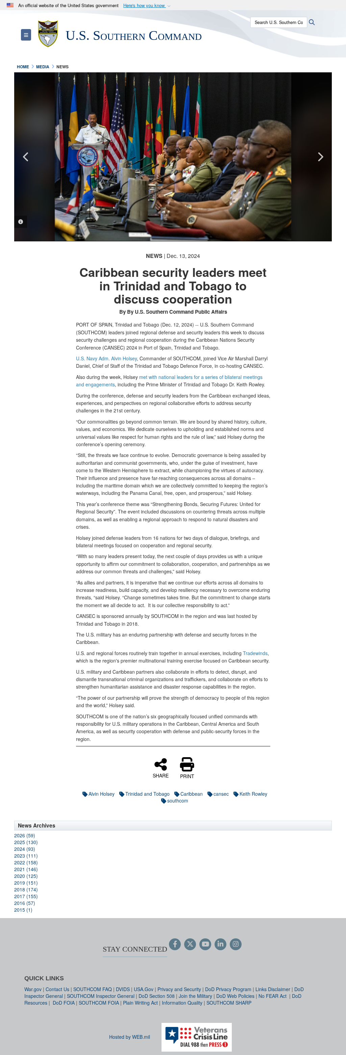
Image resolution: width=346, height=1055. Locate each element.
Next (320, 157)
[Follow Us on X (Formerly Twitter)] (190, 944)
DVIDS (123, 989)
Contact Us (57, 989)
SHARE (161, 775)
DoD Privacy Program (228, 989)
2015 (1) (23, 909)
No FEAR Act (273, 995)
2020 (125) (26, 875)
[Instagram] (236, 944)
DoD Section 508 (157, 995)
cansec (221, 793)
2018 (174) (26, 889)
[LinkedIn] (220, 944)
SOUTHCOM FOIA (99, 1002)
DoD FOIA (64, 1002)
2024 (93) (24, 848)
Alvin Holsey (102, 793)
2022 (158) (26, 862)
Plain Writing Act (140, 1002)
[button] (147, 5)
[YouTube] (205, 944)
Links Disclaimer (272, 989)
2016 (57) (24, 903)
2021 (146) (26, 869)
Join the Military (195, 995)
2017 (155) (26, 896)
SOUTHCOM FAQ (92, 989)
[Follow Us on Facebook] (175, 944)
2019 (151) (26, 882)
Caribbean (191, 793)
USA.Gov (143, 989)
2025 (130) (26, 842)
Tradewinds (255, 653)
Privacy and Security (179, 989)
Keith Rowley (253, 793)
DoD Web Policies (235, 995)
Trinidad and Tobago (147, 793)
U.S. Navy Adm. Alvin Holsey (106, 358)
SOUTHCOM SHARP (228, 1002)
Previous (26, 157)
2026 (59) (24, 835)
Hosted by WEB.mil (129, 1036)
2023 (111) (26, 855)
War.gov (33, 989)
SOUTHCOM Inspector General (100, 995)
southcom (177, 800)
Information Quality (182, 1002)
